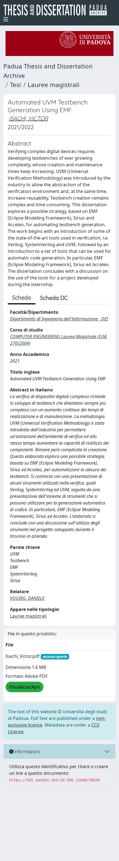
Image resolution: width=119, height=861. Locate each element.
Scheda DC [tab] (54, 297)
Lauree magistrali (53, 84)
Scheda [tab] (21, 297)
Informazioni (27, 751)
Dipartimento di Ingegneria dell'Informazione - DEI (59, 319)
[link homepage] (57, 10)
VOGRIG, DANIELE (27, 598)
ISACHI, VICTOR (28, 118)
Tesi (15, 84)
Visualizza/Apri (24, 687)
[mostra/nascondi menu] (5, 19)
